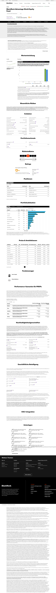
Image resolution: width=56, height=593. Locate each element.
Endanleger (47, 0)
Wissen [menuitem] (44, 3)
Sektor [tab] (8, 206)
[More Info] (31, 17)
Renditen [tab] (19, 59)
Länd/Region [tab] (13, 206)
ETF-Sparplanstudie (40, 464)
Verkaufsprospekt (33, 6)
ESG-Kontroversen (9, 578)
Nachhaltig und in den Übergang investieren (31, 464)
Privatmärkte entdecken (29, 465)
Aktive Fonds (15, 465)
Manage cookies (47, 496)
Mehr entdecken (28, 474)
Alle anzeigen (15, 464)
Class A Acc (8, 246)
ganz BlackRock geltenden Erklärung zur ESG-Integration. (19, 419)
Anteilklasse (9, 244)
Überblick (9, 21)
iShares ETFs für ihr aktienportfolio (30, 466)
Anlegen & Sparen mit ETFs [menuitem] (36, 3)
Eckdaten (24, 21)
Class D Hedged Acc (10, 254)
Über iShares (3, 465)
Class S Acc (8, 260)
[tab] (12, 64)
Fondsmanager (32, 21)
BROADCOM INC (31, 188)
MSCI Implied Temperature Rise (16, 578)
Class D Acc (8, 250)
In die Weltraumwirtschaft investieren (42, 465)
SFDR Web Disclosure (41, 6)
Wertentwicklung (17, 21)
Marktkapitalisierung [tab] (20, 206)
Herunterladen (47, 6)
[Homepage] (7, 486)
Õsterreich (52, 0)
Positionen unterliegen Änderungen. (12, 199)
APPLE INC (8, 188)
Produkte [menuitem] (20, 3)
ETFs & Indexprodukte (40, 468)
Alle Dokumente (15, 453)
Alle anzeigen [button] (26, 230)
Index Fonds (15, 466)
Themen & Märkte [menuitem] (27, 3)
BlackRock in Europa (4, 466)
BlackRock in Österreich (5, 464)
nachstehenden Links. (41, 337)
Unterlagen (46, 21)
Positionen (39, 21)
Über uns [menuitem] (16, 3)
